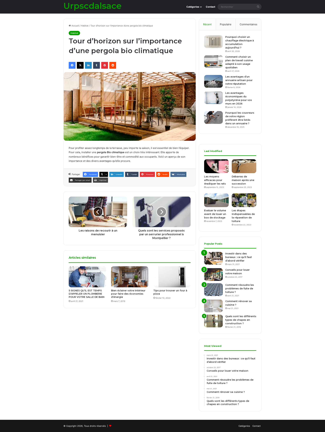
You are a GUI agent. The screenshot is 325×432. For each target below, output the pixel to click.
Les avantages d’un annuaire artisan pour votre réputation (239, 80)
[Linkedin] (88, 65)
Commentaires (248, 24)
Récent (207, 24)
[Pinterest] (104, 65)
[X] (80, 65)
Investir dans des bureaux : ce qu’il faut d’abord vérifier (238, 257)
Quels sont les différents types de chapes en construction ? (240, 320)
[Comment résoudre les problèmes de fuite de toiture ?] (213, 289)
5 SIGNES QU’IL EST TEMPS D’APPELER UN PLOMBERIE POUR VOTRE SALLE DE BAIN (86, 294)
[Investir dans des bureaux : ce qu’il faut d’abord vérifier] (213, 258)
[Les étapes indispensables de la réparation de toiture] (244, 200)
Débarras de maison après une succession (243, 180)
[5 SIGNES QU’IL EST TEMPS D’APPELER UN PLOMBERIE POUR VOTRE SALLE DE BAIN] (87, 276)
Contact (210, 6)
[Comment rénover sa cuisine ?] (213, 306)
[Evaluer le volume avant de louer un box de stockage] (216, 200)
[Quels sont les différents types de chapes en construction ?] (213, 321)
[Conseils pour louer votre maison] (213, 274)
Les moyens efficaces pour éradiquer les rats (215, 180)
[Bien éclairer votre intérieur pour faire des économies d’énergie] (129, 276)
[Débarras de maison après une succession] (244, 166)
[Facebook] (72, 65)
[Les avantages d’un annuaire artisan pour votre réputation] (213, 81)
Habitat (85, 25)
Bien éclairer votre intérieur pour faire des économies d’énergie (128, 294)
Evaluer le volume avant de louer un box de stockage (215, 214)
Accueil (75, 25)
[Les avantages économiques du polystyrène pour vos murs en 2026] (213, 97)
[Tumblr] (96, 65)
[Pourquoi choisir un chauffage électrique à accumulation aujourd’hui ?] (213, 41)
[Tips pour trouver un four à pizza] (172, 276)
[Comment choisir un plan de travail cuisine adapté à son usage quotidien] (213, 61)
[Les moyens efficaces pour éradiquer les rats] (216, 166)
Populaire (225, 24)
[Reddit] (112, 65)
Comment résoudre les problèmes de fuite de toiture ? (239, 288)
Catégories (192, 6)
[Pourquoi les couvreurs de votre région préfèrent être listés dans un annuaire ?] (213, 117)
